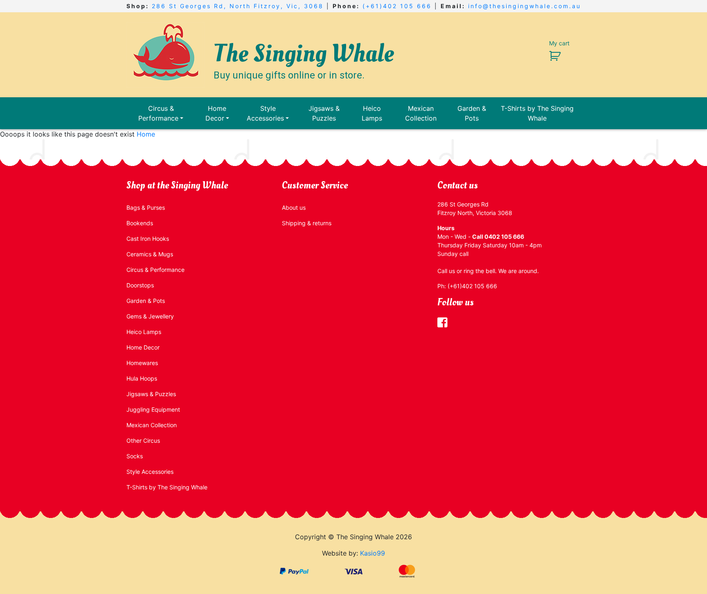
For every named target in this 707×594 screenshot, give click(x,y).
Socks (134, 456)
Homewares (142, 362)
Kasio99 (372, 553)
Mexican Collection (421, 113)
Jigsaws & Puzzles (324, 113)
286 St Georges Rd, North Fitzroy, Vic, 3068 (238, 5)
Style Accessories (265, 113)
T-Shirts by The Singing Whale (537, 113)
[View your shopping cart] (551, 55)
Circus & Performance (158, 113)
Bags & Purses (145, 207)
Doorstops (140, 285)
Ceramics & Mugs (149, 254)
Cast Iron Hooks (147, 238)
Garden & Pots (471, 113)
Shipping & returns (306, 223)
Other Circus (143, 440)
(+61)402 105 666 (397, 5)
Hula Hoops (141, 378)
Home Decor (216, 113)
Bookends (139, 223)
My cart (559, 43)
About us (294, 207)
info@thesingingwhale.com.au (524, 5)
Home (146, 134)
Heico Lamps (372, 113)
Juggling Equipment (153, 409)
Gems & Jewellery (150, 316)
